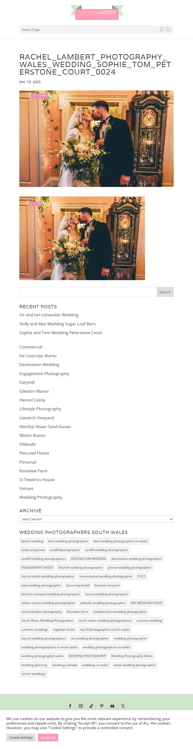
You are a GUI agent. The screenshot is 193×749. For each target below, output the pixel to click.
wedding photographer (130, 638)
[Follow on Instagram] (80, 706)
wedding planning (34, 665)
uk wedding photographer (90, 638)
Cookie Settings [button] (20, 737)
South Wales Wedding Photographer (47, 620)
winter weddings (33, 674)
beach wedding (32, 541)
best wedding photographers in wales (120, 541)
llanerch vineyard (106, 585)
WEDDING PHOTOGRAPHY (87, 656)
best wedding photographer (68, 541)
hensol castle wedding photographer (47, 576)
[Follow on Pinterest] (102, 706)
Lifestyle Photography (40, 409)
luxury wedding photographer (106, 594)
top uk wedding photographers (43, 638)
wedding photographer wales (42, 656)
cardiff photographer (65, 550)
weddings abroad (64, 665)
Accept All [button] (48, 737)
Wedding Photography (40, 497)
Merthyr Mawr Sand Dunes (45, 426)
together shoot (64, 629)
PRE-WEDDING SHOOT (147, 603)
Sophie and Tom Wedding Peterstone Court (60, 332)
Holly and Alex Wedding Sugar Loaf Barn (57, 324)
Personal (27, 462)
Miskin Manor (32, 435)
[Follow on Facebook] (70, 706)
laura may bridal (77, 585)
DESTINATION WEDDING (88, 559)
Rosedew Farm (33, 471)
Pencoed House (34, 453)
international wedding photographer (105, 576)
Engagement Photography (44, 373)
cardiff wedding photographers (43, 559)
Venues (26, 488)
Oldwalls (27, 444)
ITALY (141, 576)
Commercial (30, 347)
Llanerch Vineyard (36, 418)
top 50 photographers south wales (105, 629)
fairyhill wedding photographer (80, 567)
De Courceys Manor (38, 356)
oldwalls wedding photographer (103, 603)
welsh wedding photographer (134, 665)
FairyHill (26, 382)
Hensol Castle (32, 400)
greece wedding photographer (130, 567)
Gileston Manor (34, 391)
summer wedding (149, 620)
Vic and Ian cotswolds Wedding (48, 315)
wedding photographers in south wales (49, 647)
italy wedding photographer (41, 585)
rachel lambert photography (41, 612)
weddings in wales (95, 665)
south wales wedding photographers (105, 620)
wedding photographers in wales (106, 647)
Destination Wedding (39, 364)
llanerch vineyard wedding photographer (50, 594)
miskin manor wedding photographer (48, 603)
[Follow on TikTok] (91, 706)
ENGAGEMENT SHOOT (37, 567)
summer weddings (34, 629)
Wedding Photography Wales (132, 656)
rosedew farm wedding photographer (120, 612)
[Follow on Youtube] (112, 706)
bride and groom (33, 550)
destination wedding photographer (136, 559)
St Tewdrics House (37, 479)
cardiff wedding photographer (106, 550)
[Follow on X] (123, 706)
